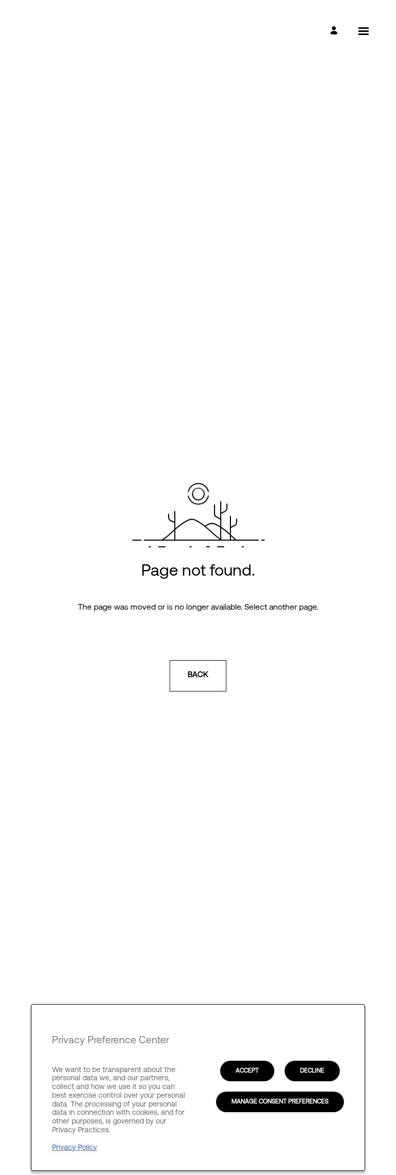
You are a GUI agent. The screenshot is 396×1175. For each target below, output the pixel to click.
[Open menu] (363, 31)
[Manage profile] (335, 31)
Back (198, 675)
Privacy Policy (74, 1147)
